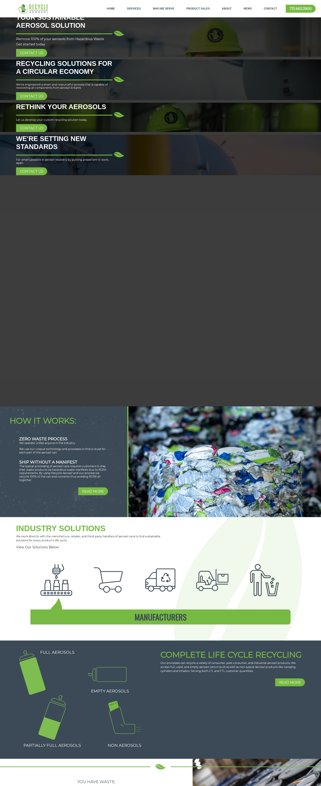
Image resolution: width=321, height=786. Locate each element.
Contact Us (31, 53)
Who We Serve (163, 8)
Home (111, 8)
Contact (270, 8)
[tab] (56, 580)
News (248, 8)
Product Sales (198, 8)
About (227, 8)
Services (134, 8)
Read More (93, 491)
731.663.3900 (301, 9)
